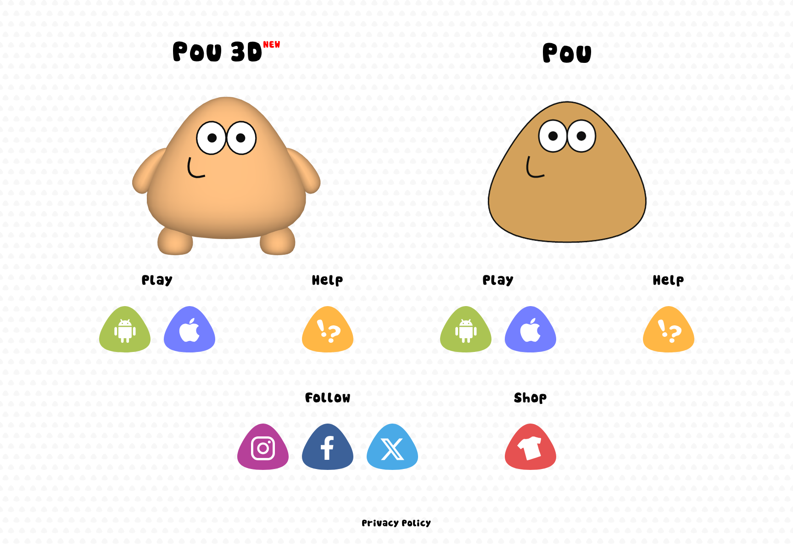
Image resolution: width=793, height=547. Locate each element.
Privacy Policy (396, 523)
